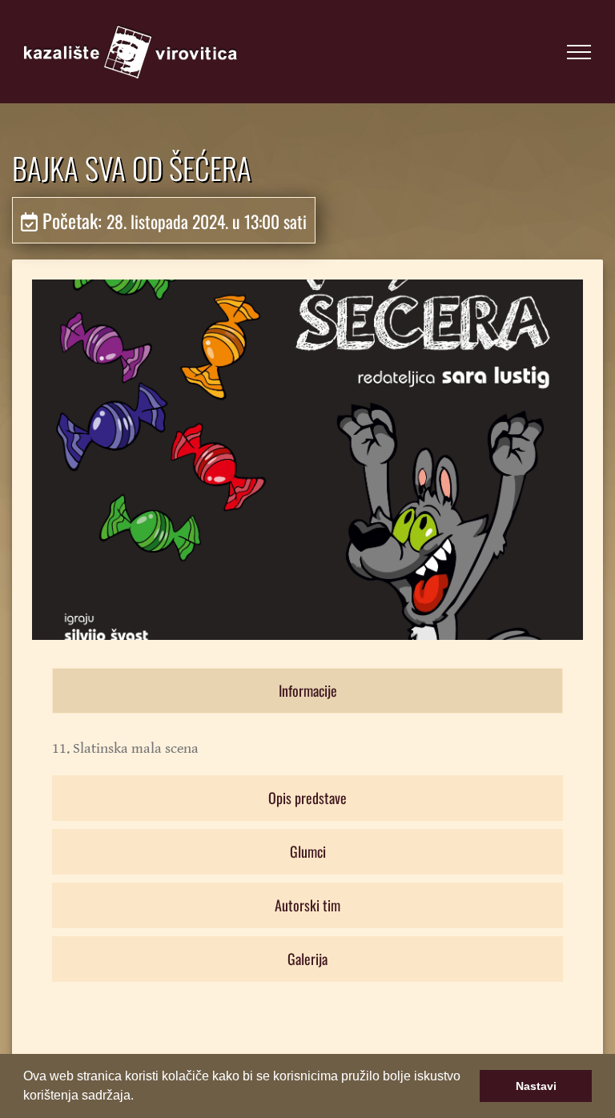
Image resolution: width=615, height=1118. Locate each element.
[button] (139, 1097)
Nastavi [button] (536, 1086)
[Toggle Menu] (579, 52)
